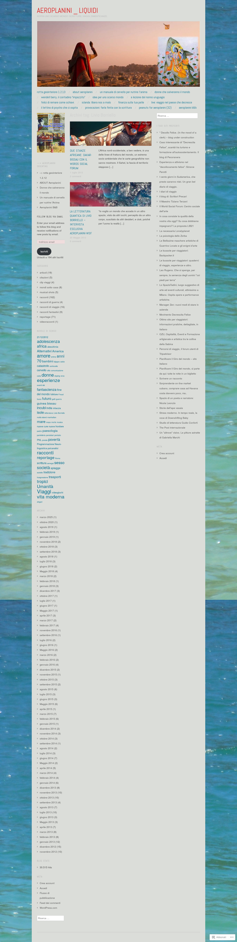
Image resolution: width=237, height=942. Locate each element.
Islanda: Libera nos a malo (96, 102)
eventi (39, 385)
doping (57, 376)
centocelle (54, 366)
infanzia (57, 408)
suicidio (40, 472)
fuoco (39, 399)
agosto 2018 (46, 556)
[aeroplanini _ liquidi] (118, 55)
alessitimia (52, 346)
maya (48, 422)
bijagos (57, 361)
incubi (41, 407)
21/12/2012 (42, 337)
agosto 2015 (46, 689)
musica (60, 422)
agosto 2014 (46, 748)
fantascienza (46, 389)
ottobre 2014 (47, 738)
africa (42, 346)
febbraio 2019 (47, 531)
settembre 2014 (48, 743)
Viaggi (44, 491)
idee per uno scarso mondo (108, 97)
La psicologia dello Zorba (173, 235)
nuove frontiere (56, 426)
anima (53, 356)
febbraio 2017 (47, 625)
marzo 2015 (46, 714)
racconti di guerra (49, 302)
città (48, 370)
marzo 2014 (46, 773)
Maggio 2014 (47, 763)
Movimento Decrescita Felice (175, 314)
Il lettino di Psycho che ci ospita (59, 107)
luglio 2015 (46, 694)
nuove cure (42, 426)
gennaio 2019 (47, 537)
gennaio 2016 (47, 664)
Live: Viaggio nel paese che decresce (171, 102)
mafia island (42, 417)
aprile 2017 (46, 615)
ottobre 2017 (47, 596)
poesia (45, 440)
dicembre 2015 (48, 669)
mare (41, 421)
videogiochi (57, 492)
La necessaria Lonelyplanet (174, 231)
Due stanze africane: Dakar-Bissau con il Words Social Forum (81, 159)
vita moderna (50, 496)
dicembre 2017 (48, 590)
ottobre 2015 (47, 679)
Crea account (47, 883)
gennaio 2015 (47, 723)
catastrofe (43, 366)
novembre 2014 (48, 733)
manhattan (51, 417)
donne (48, 374)
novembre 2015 (48, 674)
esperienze (48, 380)
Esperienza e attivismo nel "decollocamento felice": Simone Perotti (176, 167)
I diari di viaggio (168, 191)
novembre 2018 (48, 541)
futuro (46, 398)
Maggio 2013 (47, 822)
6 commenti (75, 241)
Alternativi (44, 350)
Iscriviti (44, 251)
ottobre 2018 (47, 546)
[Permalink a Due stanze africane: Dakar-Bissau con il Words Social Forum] (110, 134)
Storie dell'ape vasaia (171, 408)
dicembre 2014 (48, 728)
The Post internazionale (172, 427)
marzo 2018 (46, 576)
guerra (59, 399)
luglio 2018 (46, 561)
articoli (138, 184)
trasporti (55, 476)
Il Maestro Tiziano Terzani (173, 201)
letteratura (49, 413)
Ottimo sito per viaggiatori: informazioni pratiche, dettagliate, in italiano (178, 324)
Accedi (43, 888)
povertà (54, 439)
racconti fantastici (49, 312)
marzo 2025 (46, 517)
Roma (57, 458)
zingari (39, 502)
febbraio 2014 (47, 777)
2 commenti (75, 176)
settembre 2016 (48, 635)
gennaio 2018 (47, 586)
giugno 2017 (46, 605)
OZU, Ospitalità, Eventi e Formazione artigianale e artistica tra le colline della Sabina (179, 339)
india (49, 408)
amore (43, 355)
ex (44, 385)
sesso (59, 462)
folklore (54, 394)
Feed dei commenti (50, 903)
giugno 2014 (46, 758)
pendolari (50, 435)
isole (40, 412)
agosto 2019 (46, 527)
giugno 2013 (46, 817)
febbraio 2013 (47, 837)
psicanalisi (53, 448)
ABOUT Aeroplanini (82, 92)
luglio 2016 (46, 640)
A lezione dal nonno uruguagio (148, 97)
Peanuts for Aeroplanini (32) (155, 107)
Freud (61, 394)
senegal (50, 463)
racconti (44, 297)
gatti (53, 399)
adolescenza (48, 341)
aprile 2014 (46, 768)
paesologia (50, 430)
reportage (146, 123)
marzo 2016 (46, 655)
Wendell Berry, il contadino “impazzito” (63, 97)
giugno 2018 (46, 566)
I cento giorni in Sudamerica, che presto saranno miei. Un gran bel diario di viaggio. (177, 181)
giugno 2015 (46, 699)
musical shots (47, 292)
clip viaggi (45, 282)
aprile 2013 (46, 827)
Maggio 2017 (47, 610)
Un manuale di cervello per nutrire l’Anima (123, 92)
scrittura (41, 463)
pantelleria (41, 435)
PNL (39, 439)
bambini (47, 361)
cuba (39, 376)
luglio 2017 (46, 600)
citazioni (44, 277)
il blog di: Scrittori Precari (173, 196)
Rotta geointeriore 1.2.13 (51, 92)
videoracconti (47, 321)
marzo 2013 (46, 832)
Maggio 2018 (47, 571)
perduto (57, 435)
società (43, 467)
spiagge (55, 468)
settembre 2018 (48, 551)
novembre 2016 (48, 630)
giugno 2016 (46, 645)
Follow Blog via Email (50, 216)
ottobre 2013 (47, 797)
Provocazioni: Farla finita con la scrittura (108, 107)
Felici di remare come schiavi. (57, 102)
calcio (62, 361)
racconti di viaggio (133, 123)
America (58, 351)
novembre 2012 (48, 851)
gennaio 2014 (47, 782)
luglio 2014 (46, 753)
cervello (41, 370)
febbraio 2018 (47, 581)
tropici (42, 481)
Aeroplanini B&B (188, 107)
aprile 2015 (46, 709)
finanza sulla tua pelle (131, 102)
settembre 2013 (48, 802)
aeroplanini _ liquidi (67, 10)
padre (39, 431)
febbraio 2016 (47, 659)
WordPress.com (48, 907)
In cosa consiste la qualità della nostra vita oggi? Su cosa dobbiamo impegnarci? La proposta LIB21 (179, 221)
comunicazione (57, 370)
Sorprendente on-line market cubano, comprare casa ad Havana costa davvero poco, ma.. (178, 388)
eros (62, 376)
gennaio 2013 (47, 841)
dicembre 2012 (48, 846)
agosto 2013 (46, 807)
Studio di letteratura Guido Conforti (178, 422)
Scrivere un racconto (170, 378)
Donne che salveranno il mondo (172, 92)
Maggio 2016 (47, 649)
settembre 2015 (48, 684)
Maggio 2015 (47, 704)
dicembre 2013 (48, 787)
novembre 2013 (48, 792)
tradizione (49, 472)
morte (53, 422)
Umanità (45, 486)
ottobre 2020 (47, 522)
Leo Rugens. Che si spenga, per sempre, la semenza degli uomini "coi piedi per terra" (179, 275)
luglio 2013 (46, 812)
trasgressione (42, 477)
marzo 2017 (46, 620)
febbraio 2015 (47, 718)
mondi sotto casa (49, 287)
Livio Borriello (59, 413)
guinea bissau (46, 403)
